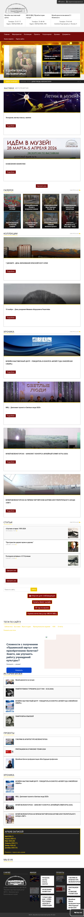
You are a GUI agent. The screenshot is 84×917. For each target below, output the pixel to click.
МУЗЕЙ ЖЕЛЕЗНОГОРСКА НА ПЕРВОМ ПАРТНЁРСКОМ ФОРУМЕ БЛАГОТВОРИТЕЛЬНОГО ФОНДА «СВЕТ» (45, 815)
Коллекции (27, 34)
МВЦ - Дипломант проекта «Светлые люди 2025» (23, 407)
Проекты (37, 34)
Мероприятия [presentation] (21, 88)
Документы (66, 34)
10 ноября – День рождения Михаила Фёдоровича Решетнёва (28, 309)
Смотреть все (41, 186)
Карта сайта (20, 39)
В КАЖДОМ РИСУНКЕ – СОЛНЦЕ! (12, 207)
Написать (19, 670)
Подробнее (11, 126)
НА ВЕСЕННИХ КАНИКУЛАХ (15, 164)
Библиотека (9, 626)
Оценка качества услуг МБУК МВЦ (42, 613)
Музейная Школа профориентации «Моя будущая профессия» (36, 759)
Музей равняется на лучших (24, 680)
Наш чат (79, 912)
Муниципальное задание (41, 626)
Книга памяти (8, 39)
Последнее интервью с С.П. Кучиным (18, 556)
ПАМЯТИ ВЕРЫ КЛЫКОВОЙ (24, 716)
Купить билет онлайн (42, 602)
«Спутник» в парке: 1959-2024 (16, 528)
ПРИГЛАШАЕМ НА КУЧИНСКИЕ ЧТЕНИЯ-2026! (30, 749)
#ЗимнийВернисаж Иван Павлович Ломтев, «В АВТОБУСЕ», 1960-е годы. (50, 209)
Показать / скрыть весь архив (15, 852)
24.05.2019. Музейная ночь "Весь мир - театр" (70, 224)
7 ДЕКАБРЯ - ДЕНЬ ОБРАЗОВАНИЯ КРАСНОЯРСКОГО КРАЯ (27, 263)
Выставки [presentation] (9, 88)
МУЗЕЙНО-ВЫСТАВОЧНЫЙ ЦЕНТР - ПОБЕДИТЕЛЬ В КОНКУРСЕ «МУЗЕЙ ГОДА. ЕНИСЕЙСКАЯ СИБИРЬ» (46, 702)
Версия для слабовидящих (43, 596)
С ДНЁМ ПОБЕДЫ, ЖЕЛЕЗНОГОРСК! (41, 81)
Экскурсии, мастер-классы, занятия (18, 118)
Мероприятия (16, 34)
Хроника (57, 34)
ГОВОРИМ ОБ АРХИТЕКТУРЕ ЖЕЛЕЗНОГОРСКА (31, 739)
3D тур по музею (42, 608)
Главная (7, 34)
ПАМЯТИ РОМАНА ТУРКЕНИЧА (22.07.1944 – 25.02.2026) (34, 689)
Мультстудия (26, 626)
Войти (62, 2)
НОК (54, 626)
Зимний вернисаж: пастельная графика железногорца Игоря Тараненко (12, 226)
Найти (34, 589)
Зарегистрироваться (75, 2)
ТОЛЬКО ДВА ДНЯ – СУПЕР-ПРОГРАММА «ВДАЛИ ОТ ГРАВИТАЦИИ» (47, 901)
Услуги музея (46, 34)
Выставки (17, 626)
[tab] (9, 88)
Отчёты (60, 626)
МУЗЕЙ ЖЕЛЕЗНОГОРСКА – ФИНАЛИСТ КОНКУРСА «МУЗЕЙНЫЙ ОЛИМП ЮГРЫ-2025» (37, 454)
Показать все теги (10, 630)
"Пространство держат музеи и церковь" (19, 542)
